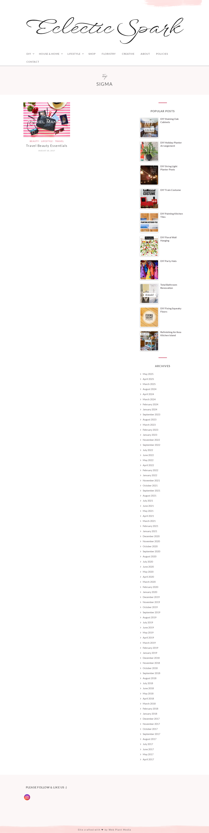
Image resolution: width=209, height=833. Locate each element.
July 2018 (148, 683)
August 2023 (149, 419)
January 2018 (150, 713)
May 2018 (148, 693)
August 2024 (149, 389)
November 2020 (151, 541)
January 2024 (150, 409)
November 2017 (151, 723)
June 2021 (148, 505)
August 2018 (149, 678)
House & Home (49, 53)
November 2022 (151, 439)
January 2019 (150, 652)
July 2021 (148, 500)
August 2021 (149, 495)
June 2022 (148, 455)
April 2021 (148, 515)
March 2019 (149, 642)
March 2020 (149, 581)
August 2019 (149, 617)
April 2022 (148, 465)
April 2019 (148, 637)
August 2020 (149, 556)
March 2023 (149, 424)
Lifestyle (73, 53)
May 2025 (148, 373)
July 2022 (148, 450)
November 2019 (151, 602)
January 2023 (150, 434)
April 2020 (148, 576)
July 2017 (148, 744)
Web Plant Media (120, 829)
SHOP (92, 53)
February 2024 (150, 404)
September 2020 (151, 551)
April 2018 (148, 698)
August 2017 (149, 738)
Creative (128, 53)
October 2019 (150, 607)
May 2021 (148, 510)
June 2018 (148, 688)
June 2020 (148, 566)
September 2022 (151, 444)
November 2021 (151, 480)
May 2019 (148, 632)
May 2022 (148, 460)
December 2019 (151, 597)
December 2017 (151, 718)
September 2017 (151, 733)
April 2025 (148, 378)
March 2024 (149, 399)
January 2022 (150, 475)
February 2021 (150, 525)
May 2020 (148, 571)
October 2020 (150, 546)
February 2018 (150, 708)
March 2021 (149, 520)
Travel (59, 141)
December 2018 (151, 657)
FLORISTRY (109, 53)
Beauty (34, 141)
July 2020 (148, 561)
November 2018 (151, 662)
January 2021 (150, 531)
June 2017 (148, 749)
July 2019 (148, 622)
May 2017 (148, 754)
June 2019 (148, 627)
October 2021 (150, 485)
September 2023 (151, 414)
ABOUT (145, 53)
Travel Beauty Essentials (46, 145)
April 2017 (148, 759)
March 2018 (149, 703)
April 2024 (148, 394)
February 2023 (150, 429)
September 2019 (151, 612)
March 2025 (149, 383)
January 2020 (150, 591)
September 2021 (151, 490)
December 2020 (151, 536)
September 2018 (151, 673)
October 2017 (150, 728)
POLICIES (162, 53)
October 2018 (150, 668)
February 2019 (150, 647)
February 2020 (150, 586)
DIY (28, 53)
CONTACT (32, 61)
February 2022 (150, 470)
